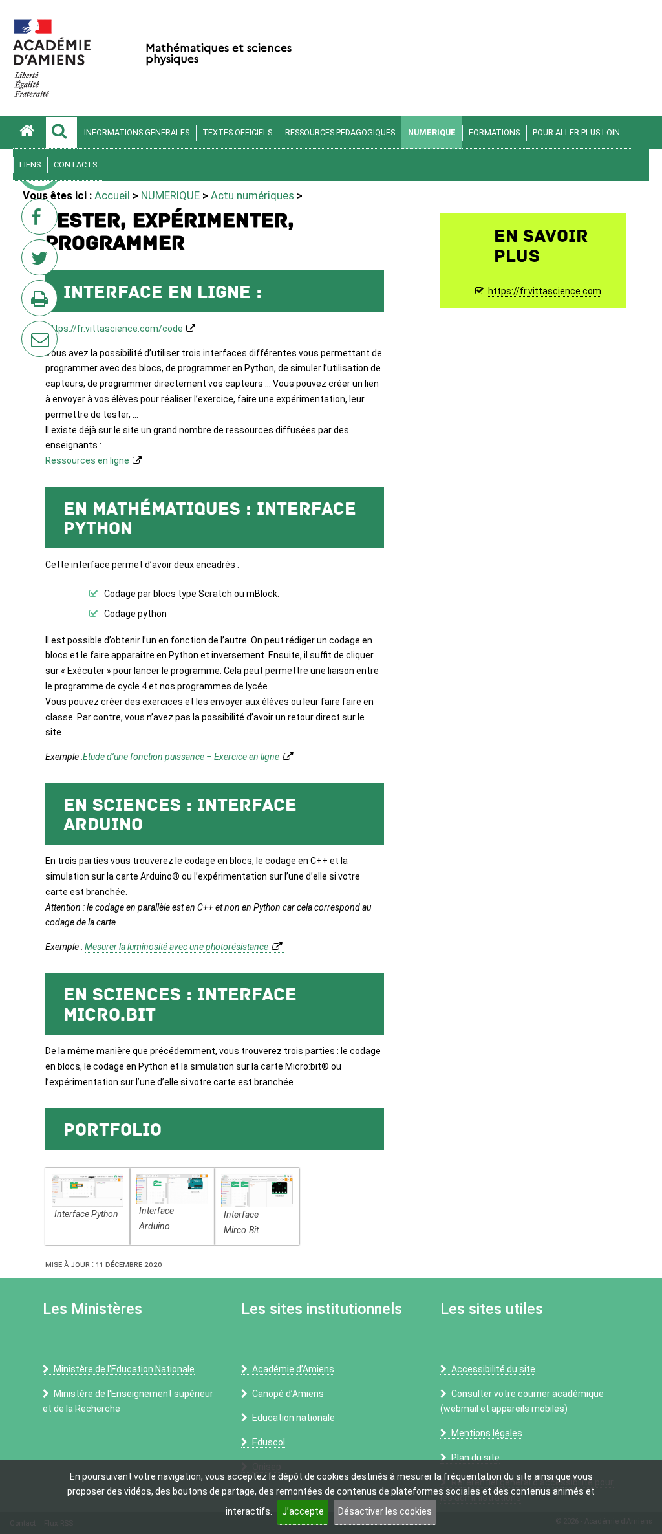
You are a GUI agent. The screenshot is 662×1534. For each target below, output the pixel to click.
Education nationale (293, 1417)
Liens (30, 164)
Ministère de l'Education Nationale (124, 1369)
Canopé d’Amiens (288, 1393)
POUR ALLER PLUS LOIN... (579, 132)
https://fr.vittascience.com (544, 291)
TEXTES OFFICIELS (237, 132)
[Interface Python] (87, 1190)
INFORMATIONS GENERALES (136, 132)
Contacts (75, 164)
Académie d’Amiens (293, 1369)
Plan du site (475, 1458)
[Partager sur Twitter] (42, 261)
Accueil (112, 195)
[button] (61, 132)
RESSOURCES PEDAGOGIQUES (340, 132)
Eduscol (268, 1442)
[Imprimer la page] (42, 302)
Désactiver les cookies (385, 1511)
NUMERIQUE (432, 132)
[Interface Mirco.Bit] (257, 1190)
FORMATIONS (494, 132)
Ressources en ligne (87, 460)
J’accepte (303, 1511)
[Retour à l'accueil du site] (29, 132)
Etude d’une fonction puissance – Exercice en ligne (181, 756)
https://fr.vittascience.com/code (114, 328)
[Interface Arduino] (172, 1188)
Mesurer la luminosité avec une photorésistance (176, 947)
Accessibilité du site (493, 1369)
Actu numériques (252, 195)
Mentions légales (486, 1433)
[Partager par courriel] (31, 330)
